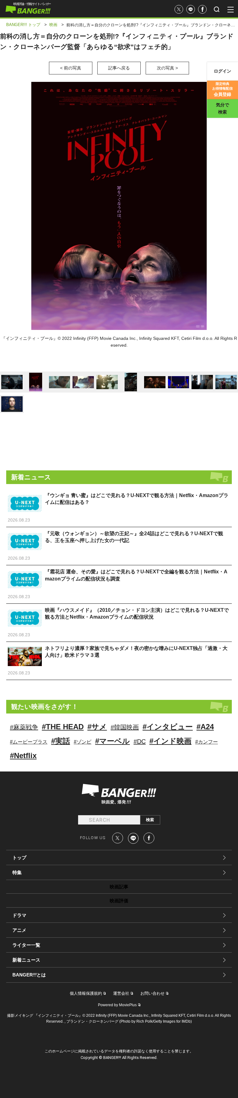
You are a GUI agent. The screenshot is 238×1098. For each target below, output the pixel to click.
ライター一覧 (26, 945)
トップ (19, 857)
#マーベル (112, 741)
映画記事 (119, 886)
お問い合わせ (152, 993)
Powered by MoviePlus (117, 1005)
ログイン (222, 71)
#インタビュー (168, 726)
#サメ (97, 726)
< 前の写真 (70, 67)
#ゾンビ (82, 742)
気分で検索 (222, 108)
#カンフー (206, 742)
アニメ (19, 930)
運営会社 (121, 993)
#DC (140, 741)
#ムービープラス (28, 742)
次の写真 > (167, 67)
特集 (17, 872)
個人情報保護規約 (86, 993)
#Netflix (23, 755)
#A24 (205, 726)
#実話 (60, 741)
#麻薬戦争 (24, 727)
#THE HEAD (63, 726)
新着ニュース (26, 959)
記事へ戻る (119, 67)
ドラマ (19, 915)
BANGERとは (29, 975)
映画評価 (119, 900)
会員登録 (222, 89)
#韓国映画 (125, 727)
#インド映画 (170, 741)
